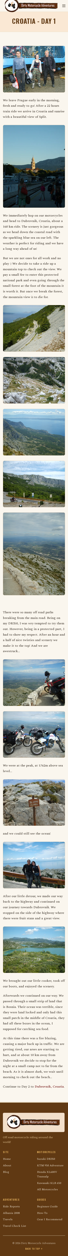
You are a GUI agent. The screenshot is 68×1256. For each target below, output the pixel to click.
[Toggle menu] (63, 5)
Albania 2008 (11, 1213)
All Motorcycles (47, 1189)
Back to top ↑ (34, 1248)
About (7, 1165)
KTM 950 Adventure (50, 1165)
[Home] (34, 1122)
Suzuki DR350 (46, 1159)
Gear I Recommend (49, 1219)
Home (7, 1159)
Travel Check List (14, 1226)
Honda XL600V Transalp (47, 1174)
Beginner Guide (47, 1206)
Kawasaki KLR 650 (49, 1183)
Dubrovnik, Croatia (49, 1086)
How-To (42, 1213)
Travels (8, 1219)
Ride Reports (11, 1206)
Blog (6, 1172)
